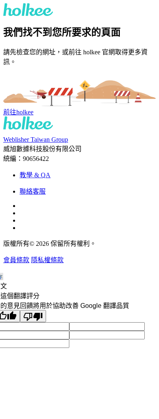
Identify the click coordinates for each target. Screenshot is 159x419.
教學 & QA (35, 175)
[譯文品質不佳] (33, 316)
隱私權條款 (47, 259)
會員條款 (16, 259)
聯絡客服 (33, 191)
